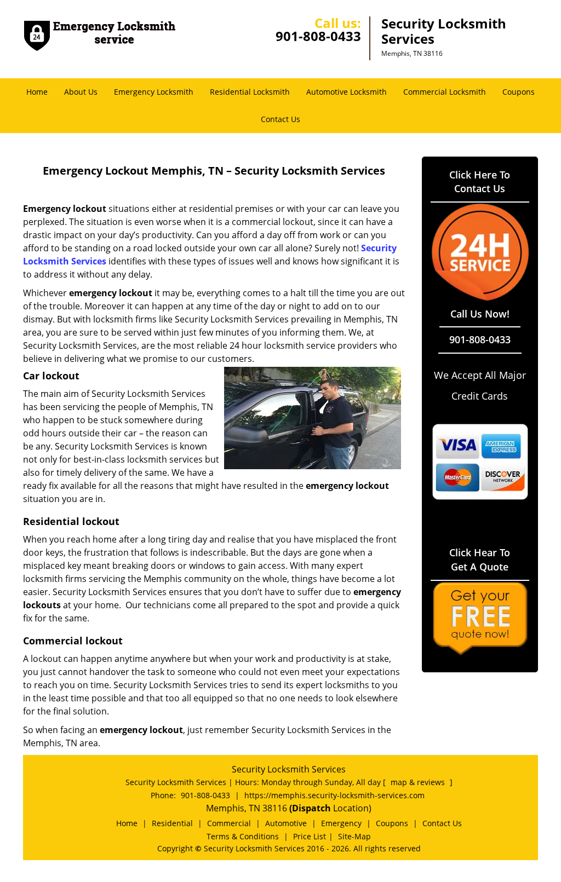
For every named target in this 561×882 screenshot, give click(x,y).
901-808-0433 (318, 36)
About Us (81, 92)
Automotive (286, 823)
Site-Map (354, 836)
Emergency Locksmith (153, 92)
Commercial (229, 823)
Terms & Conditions (243, 836)
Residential (172, 823)
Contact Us (280, 119)
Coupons (518, 92)
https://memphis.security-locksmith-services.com (334, 795)
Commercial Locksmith (444, 92)
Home (37, 92)
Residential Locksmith (250, 92)
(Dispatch (311, 808)
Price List (309, 836)
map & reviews (419, 782)
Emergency (341, 823)
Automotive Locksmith (346, 92)
